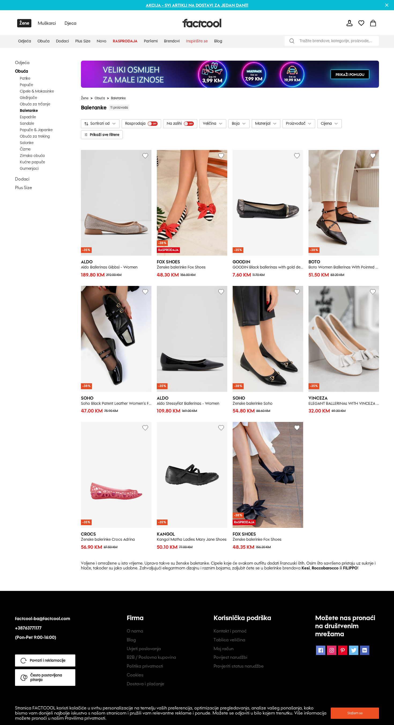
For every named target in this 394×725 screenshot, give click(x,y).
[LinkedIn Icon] (364, 650)
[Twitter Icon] (353, 650)
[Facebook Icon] (320, 650)
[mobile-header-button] (349, 23)
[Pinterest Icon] (342, 650)
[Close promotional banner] (387, 5)
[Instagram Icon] (331, 650)
